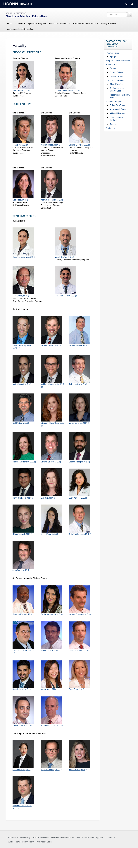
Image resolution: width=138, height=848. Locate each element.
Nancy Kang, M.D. (48, 689)
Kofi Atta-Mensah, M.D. (22, 614)
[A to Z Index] (132, 4)
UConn (10, 841)
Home (9, 23)
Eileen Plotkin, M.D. (77, 769)
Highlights (114, 56)
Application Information (119, 109)
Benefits (113, 124)
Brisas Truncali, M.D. (21, 534)
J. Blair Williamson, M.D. (79, 534)
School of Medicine (16, 13)
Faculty (113, 68)
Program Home (112, 52)
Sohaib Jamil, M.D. (21, 689)
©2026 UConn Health (25, 841)
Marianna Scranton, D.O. (23, 461)
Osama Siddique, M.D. (78, 461)
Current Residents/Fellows (84, 23)
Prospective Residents (58, 23)
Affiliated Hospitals (117, 113)
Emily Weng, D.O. (48, 534)
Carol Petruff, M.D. (76, 689)
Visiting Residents (108, 23)
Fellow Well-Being (117, 105)
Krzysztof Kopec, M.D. (50, 769)
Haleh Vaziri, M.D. (20, 90)
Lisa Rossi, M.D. (19, 199)
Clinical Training (116, 84)
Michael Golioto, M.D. (50, 345)
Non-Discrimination (41, 837)
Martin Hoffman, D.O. (78, 650)
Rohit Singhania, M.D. (22, 497)
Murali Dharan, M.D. (63, 256)
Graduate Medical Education (26, 16)
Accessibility (25, 837)
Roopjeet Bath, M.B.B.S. (23, 256)
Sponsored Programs (37, 23)
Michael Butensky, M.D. (79, 614)
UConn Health (12, 837)
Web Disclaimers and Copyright (89, 837)
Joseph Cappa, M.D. (49, 144)
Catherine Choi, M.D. (21, 769)
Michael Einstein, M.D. (78, 144)
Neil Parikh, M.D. (20, 423)
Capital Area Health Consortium (20, 28)
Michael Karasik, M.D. (78, 345)
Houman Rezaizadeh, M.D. (66, 90)
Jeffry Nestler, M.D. (77, 384)
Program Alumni (116, 76)
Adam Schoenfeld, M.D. (51, 199)
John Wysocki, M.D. (21, 570)
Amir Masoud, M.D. (21, 384)
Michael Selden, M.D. (50, 461)
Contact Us (110, 128)
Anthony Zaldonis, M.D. (51, 725)
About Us (19, 23)
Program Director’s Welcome (118, 60)
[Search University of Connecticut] (126, 4)
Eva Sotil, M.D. (47, 497)
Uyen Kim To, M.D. (77, 497)
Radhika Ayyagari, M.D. (51, 614)
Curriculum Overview (115, 80)
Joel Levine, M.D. (20, 295)
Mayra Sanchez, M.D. (78, 423)
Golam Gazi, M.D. (48, 650)
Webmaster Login (44, 841)
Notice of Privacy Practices (62, 837)
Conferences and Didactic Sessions (117, 89)
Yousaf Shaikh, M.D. (21, 725)
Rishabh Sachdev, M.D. (65, 295)
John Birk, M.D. (19, 144)
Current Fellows (116, 72)
